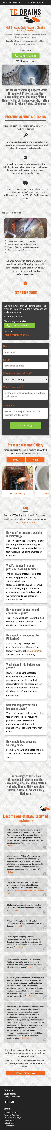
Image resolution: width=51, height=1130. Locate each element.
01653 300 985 (27, 522)
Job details (8, 405)
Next (35, 459)
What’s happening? (12, 386)
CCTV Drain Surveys (12, 1117)
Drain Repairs (9, 1125)
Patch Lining (9, 1123)
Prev (15, 459)
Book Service (23, 1072)
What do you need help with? (18, 373)
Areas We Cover (10, 2)
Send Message (25, 425)
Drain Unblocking (11, 1112)
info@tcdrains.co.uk (17, 335)
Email (6, 359)
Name (7, 346)
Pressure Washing (11, 1115)
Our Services (34, 2)
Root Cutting (9, 1120)
